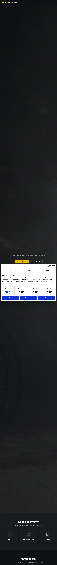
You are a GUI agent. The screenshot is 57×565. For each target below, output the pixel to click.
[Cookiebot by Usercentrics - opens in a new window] (48, 266)
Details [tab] (28, 270)
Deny (10, 297)
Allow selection (28, 297)
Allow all (46, 297)
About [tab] (47, 270)
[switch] (21, 292)
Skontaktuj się (36, 261)
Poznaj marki (20, 261)
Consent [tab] (10, 270)
